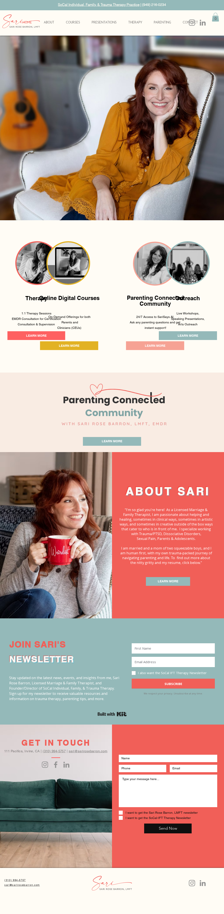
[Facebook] (55, 764)
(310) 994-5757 (54, 751)
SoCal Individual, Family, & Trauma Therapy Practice (99, 4)
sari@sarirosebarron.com (88, 751)
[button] (162, 22)
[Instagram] (192, 22)
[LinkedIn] (202, 22)
